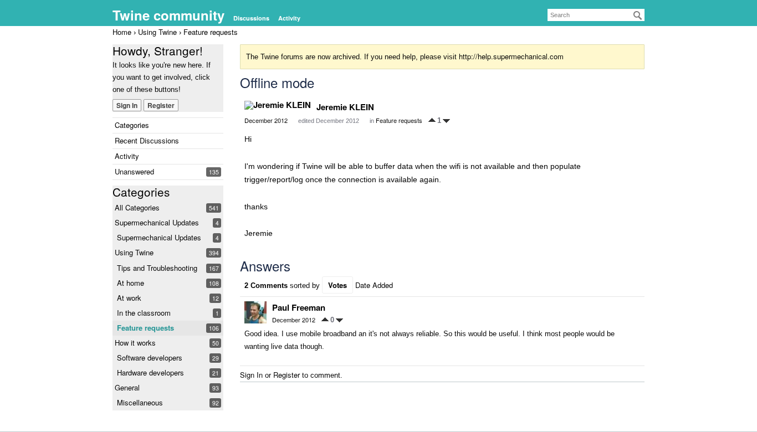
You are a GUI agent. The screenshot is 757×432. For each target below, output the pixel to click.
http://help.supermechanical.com (511, 56)
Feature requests (145, 327)
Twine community (168, 15)
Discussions (251, 18)
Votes (337, 285)
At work (129, 297)
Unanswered (134, 171)
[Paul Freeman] (255, 312)
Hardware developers (150, 372)
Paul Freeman (298, 307)
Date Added (374, 285)
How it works (135, 342)
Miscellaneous (140, 402)
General (127, 387)
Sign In (126, 105)
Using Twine (134, 252)
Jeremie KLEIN (345, 107)
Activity (289, 18)
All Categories (137, 207)
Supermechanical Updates (157, 222)
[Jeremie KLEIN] (277, 105)
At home (130, 282)
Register (161, 105)
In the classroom (144, 312)
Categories (132, 125)
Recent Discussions (147, 140)
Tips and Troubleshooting (157, 268)
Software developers (149, 357)
